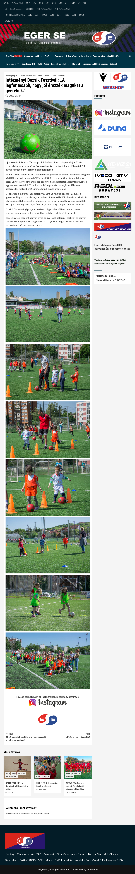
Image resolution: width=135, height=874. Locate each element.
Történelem (11, 64)
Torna (54, 76)
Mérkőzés (21, 773)
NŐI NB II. (30, 9)
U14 (47, 3)
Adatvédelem (85, 56)
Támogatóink (99, 56)
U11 (67, 3)
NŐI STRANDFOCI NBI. (15, 15)
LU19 (30, 15)
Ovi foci (46, 76)
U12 (60, 3)
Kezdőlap (14, 56)
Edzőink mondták (58, 64)
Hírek (40, 76)
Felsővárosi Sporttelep (28, 76)
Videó (46, 64)
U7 (6, 9)
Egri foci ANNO (28, 64)
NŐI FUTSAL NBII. (62, 9)
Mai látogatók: (104, 275)
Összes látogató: (105, 280)
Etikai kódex (71, 56)
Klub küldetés (113, 56)
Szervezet (59, 56)
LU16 (44, 15)
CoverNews (77, 869)
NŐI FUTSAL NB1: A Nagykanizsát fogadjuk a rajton (17, 786)
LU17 (37, 15)
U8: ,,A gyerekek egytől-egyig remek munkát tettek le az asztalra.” (26, 737)
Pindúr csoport (16, 9)
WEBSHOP (9, 21)
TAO (47, 56)
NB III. (6, 3)
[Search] (129, 56)
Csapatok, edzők (31, 56)
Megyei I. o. (76, 773)
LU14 (59, 15)
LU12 (74, 15)
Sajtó (39, 64)
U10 (73, 3)
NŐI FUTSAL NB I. (44, 9)
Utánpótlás (61, 76)
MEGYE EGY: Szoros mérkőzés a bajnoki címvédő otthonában (75, 786)
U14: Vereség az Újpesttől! (78, 735)
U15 (41, 3)
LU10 (81, 15)
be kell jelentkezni (40, 813)
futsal (8, 773)
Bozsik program (11, 76)
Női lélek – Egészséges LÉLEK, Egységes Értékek (94, 64)
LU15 (52, 15)
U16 (34, 3)
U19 (28, 3)
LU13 (67, 15)
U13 (54, 3)
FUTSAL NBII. (17, 3)
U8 (84, 3)
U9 (79, 3)
